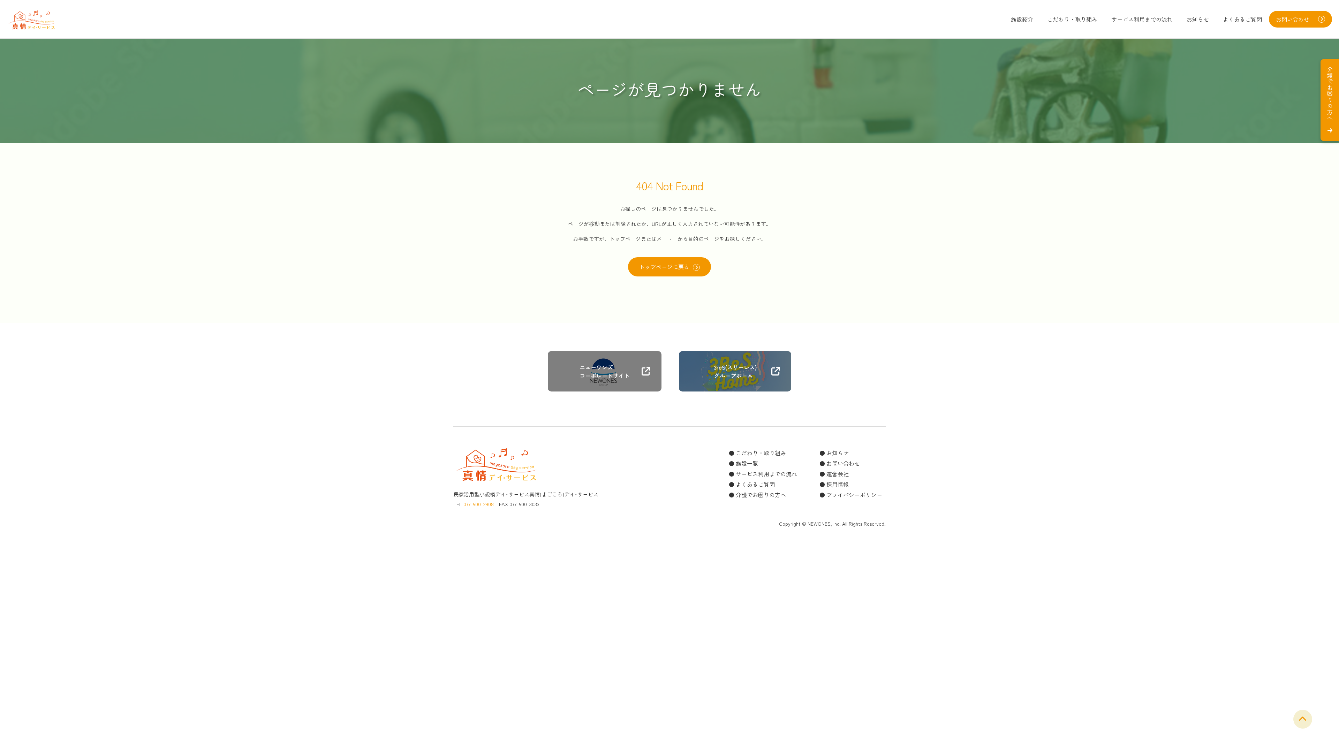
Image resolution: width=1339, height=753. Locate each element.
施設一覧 (747, 463)
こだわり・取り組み (1072, 19)
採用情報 (837, 484)
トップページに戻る (664, 267)
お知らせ (1198, 19)
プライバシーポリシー (854, 494)
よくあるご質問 (1242, 19)
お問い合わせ (843, 463)
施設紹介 (1022, 19)
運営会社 (837, 474)
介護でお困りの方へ (761, 494)
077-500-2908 (478, 504)
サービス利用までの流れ (1142, 19)
